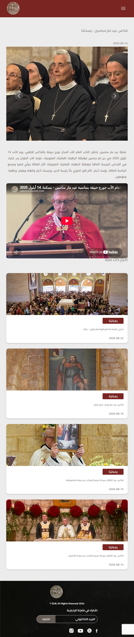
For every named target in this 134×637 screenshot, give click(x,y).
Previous (115, 93)
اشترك (46, 619)
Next (19, 93)
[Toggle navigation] (123, 8)
